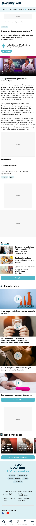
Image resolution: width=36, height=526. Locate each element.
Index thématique (24, 498)
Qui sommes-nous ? (9, 491)
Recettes (12, 475)
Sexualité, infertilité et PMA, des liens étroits (25, 447)
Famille (21, 9)
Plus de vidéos (11, 286)
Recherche (25, 524)
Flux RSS (4, 501)
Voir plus (18, 278)
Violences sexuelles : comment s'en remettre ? (8, 447)
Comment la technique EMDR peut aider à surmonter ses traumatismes (24, 250)
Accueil (4, 22)
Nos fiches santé (13, 435)
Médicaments (18, 481)
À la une (3, 524)
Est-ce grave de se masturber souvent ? (18, 395)
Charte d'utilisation (8, 498)
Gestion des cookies (25, 491)
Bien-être (13, 9)
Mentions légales (7, 494)
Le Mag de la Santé (14, 478)
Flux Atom (21, 501)
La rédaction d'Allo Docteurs (19, 45)
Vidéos (11, 524)
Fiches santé (18, 524)
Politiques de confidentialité (23, 495)
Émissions (31, 9)
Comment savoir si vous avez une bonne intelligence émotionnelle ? (25, 270)
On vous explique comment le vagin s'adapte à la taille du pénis (16, 369)
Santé (3, 9)
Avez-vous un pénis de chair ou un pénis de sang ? (18, 312)
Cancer (25, 478)
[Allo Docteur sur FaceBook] (3, 513)
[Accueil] (18, 468)
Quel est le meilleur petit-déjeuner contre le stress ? (25, 260)
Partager (8, 51)
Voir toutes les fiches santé (18, 457)
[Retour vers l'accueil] (18, 3)
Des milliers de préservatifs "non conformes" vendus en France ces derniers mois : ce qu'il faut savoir (15, 340)
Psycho (17, 22)
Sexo (11, 177)
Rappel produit (22, 475)
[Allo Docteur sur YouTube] (8, 513)
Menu (32, 524)
